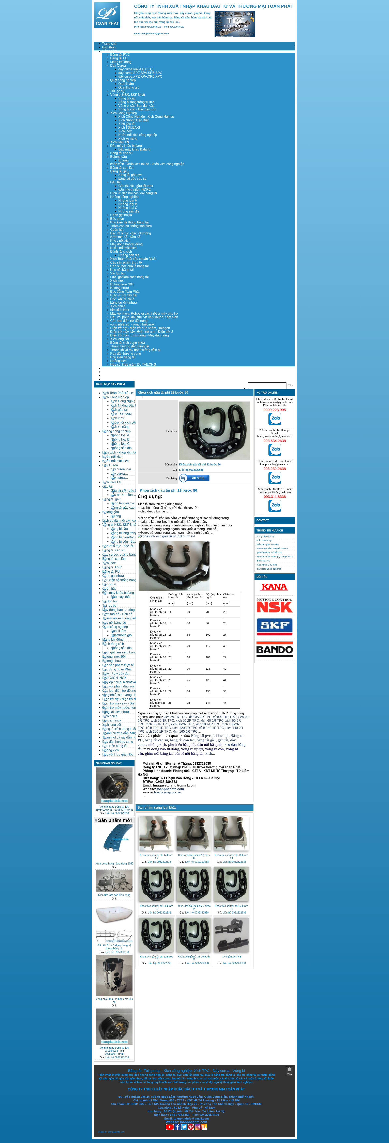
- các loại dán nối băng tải (268, 569)
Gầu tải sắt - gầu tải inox (135, 186)
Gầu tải (115, 182)
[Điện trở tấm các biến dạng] (114, 891)
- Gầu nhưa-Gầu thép (266, 564)
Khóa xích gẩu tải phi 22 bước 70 (231, 907)
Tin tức (107, 375)
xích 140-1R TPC (211, 728)
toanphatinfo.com (116, 1132)
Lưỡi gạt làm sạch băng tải (129, 277)
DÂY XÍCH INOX (122, 299)
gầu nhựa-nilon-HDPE (134, 189)
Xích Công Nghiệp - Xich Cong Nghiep (146, 116)
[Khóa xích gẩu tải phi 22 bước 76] (156, 935)
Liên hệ (107, 379)
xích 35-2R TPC (200, 717)
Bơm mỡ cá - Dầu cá (125, 237)
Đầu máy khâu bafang (126, 145)
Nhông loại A (127, 200)
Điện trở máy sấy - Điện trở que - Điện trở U (141, 331)
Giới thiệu (109, 47)
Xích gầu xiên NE (231, 956)
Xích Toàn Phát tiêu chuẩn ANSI (133, 258)
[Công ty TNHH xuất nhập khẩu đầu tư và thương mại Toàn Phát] (107, 27)
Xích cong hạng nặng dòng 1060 (114, 863)
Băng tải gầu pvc (130, 175)
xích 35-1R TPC (175, 717)
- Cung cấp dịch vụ (265, 536)
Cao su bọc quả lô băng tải (129, 266)
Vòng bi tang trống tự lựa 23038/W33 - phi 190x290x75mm (114, 1050)
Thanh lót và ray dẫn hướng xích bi (135, 350)
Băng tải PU (119, 58)
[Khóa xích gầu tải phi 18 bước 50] (194, 833)
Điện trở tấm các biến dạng (114, 894)
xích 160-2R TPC (185, 731)
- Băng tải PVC (263, 560)
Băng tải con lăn (122, 167)
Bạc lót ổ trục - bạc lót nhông (130, 233)
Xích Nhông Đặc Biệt (133, 120)
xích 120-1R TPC (158, 728)
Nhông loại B (127, 204)
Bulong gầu (118, 156)
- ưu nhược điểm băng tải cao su (272, 548)
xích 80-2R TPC (182, 724)
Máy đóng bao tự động (126, 244)
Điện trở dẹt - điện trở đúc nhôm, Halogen (140, 328)
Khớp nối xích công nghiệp (137, 135)
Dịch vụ (107, 368)
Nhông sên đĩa (128, 211)
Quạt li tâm (126, 83)
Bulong (123, 160)
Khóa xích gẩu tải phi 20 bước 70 (156, 907)
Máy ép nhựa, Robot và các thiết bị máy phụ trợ (144, 313)
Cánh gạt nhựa (121, 215)
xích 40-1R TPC (224, 717)
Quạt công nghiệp (123, 80)
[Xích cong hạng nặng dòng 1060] (114, 859)
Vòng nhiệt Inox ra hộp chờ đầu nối (114, 1000)
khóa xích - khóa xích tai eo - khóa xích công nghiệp (147, 164)
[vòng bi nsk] (274, 611)
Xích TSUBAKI (129, 127)
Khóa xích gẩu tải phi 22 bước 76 (156, 958)
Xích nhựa (117, 306)
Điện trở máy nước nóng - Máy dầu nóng (139, 335)
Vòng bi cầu (127, 98)
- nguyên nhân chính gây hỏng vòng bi (274, 556)
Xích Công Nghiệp (123, 113)
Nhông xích (118, 361)
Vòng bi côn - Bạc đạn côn (137, 109)
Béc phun (117, 218)
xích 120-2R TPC (185, 728)
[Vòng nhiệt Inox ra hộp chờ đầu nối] (114, 995)
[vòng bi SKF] (274, 635)
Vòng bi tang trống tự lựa (136, 102)
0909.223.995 (275, 410)
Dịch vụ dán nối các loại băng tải (133, 193)
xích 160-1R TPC (158, 731)
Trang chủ (109, 43)
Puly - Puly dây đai (123, 295)
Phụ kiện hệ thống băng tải (129, 222)
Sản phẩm (109, 51)
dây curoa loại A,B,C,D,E (136, 69)
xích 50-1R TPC (162, 720)
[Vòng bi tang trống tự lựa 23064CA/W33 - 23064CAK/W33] (114, 803)
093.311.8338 (275, 497)
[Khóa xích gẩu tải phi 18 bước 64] (231, 833)
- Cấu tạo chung (263, 540)
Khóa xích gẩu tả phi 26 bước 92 (194, 958)
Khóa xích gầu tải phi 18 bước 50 (194, 856)
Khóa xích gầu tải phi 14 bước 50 (156, 856)
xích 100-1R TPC (208, 724)
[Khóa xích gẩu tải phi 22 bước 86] (214, 459)
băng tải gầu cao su (132, 178)
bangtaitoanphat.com (167, 792)
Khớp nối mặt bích (123, 248)
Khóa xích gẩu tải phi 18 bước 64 (231, 856)
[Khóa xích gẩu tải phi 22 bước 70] (231, 884)
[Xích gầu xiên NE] (231, 935)
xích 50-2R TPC (187, 720)
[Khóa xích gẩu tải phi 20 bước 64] (194, 884)
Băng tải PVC (120, 54)
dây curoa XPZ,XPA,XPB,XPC (140, 76)
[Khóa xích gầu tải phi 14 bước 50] (156, 833)
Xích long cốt (119, 339)
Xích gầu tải (126, 124)
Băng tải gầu (119, 171)
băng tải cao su (156, 740)
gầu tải (223, 740)
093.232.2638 (275, 469)
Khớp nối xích (120, 240)
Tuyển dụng (110, 372)
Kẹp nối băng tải (122, 269)
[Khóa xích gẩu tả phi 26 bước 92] (194, 935)
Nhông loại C (127, 207)
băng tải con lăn (182, 740)
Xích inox (125, 131)
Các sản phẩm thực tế (126, 262)
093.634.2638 (275, 441)
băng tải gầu (206, 740)
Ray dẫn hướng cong (125, 353)
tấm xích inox (119, 310)
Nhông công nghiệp (124, 197)
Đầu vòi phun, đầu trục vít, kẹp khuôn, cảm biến (144, 317)
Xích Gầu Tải (119, 142)
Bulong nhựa (119, 288)
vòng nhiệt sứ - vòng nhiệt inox (132, 324)
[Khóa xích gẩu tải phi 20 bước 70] (156, 884)
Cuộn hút (116, 229)
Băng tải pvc (201, 735)
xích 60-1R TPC (212, 720)
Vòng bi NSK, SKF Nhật (127, 94)
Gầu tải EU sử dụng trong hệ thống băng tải (114, 947)
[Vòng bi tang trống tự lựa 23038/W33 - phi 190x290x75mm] (114, 1044)
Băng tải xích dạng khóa (127, 342)
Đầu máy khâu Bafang (134, 149)
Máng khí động (120, 62)
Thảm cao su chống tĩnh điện (131, 226)
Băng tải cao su (121, 153)
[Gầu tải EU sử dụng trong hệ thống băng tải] (114, 941)
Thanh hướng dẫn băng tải (129, 346)
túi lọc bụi (221, 735)
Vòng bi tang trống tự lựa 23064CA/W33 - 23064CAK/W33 (114, 808)
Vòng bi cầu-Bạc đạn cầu (136, 105)
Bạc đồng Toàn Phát (124, 291)
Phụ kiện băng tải (122, 357)
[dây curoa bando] (274, 656)
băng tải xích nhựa (123, 302)
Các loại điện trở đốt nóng (128, 320)
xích (208, 753)
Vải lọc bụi (117, 273)
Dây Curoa (118, 65)
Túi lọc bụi (117, 91)
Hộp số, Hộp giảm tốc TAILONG (133, 364)
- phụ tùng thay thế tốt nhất (269, 552)
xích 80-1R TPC (157, 724)
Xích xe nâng (127, 138)
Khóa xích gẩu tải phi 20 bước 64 (194, 907)
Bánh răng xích (121, 251)
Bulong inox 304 (122, 284)
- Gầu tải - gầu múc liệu (267, 544)
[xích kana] (274, 591)
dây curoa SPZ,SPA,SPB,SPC (140, 73)
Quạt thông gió (128, 87)
